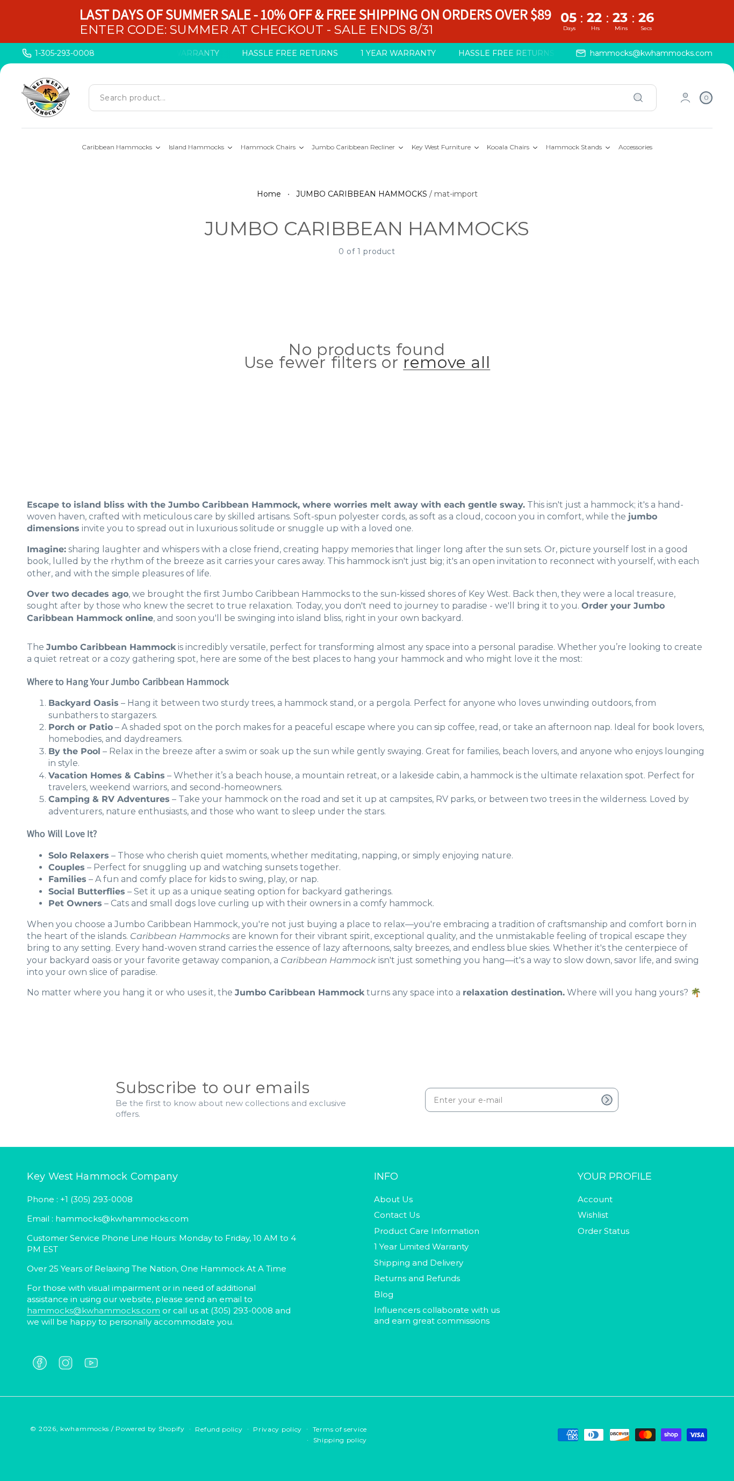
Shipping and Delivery (418, 1263)
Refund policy (218, 1429)
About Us (393, 1199)
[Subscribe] (606, 1100)
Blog (383, 1294)
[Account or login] (685, 97)
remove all (446, 362)
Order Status (603, 1231)
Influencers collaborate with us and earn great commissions (437, 1315)
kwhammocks (84, 1429)
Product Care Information (426, 1231)
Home (269, 194)
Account (595, 1199)
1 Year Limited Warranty (421, 1246)
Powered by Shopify (150, 1429)
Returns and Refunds (417, 1278)
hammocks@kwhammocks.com (93, 1310)
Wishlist (593, 1215)
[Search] (638, 98)
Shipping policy (340, 1440)
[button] (706, 97)
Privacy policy (277, 1429)
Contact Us (397, 1215)
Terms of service (340, 1429)
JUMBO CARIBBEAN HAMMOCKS (361, 194)
